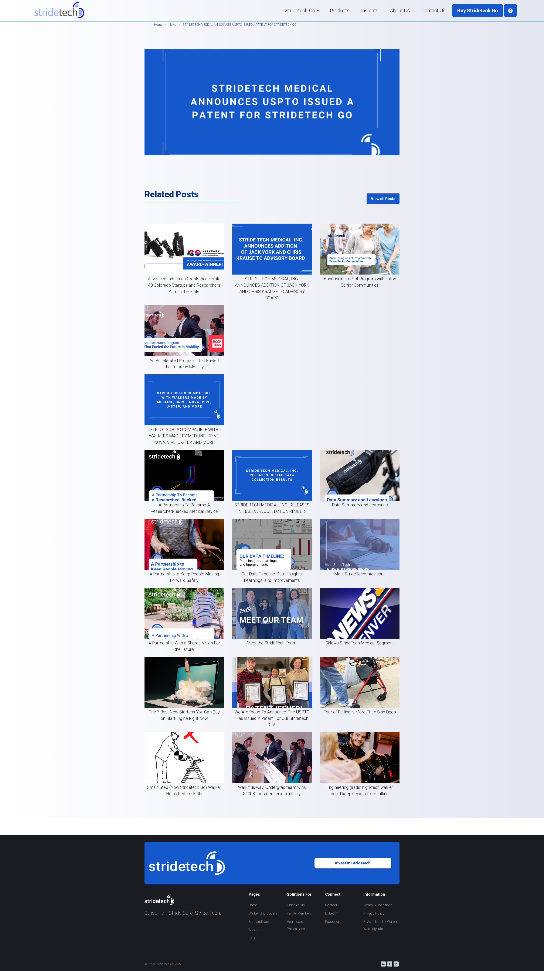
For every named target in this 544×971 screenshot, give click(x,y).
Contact (331, 905)
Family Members (299, 913)
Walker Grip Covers (263, 913)
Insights (369, 11)
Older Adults (296, 905)
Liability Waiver (386, 922)
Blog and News (260, 922)
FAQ (252, 938)
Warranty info (373, 929)
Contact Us (433, 11)
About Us (400, 11)
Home (253, 905)
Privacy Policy (373, 913)
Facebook (333, 922)
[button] (302, 10)
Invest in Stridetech (353, 863)
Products (340, 11)
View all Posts (383, 198)
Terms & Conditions (377, 905)
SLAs (367, 922)
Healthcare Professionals (297, 925)
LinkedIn (331, 913)
